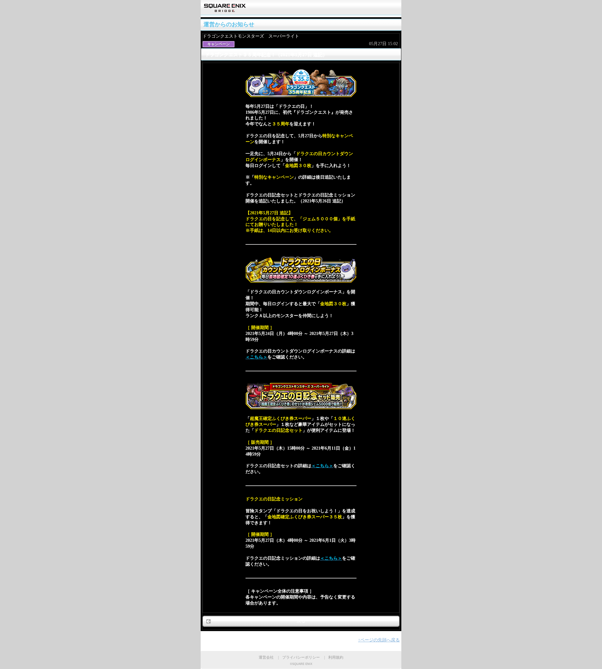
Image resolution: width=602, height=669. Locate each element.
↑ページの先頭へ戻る (379, 640)
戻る (301, 621)
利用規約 (335, 657)
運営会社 (266, 657)
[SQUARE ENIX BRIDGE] (225, 10)
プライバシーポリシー (301, 657)
